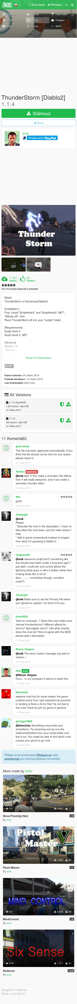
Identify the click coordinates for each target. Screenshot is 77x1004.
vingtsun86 (23, 555)
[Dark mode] (66, 4)
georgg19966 (24, 721)
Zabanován (32, 471)
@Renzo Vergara (26, 675)
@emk (19, 476)
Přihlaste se (44, 755)
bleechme (22, 692)
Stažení (13, 281)
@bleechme (23, 725)
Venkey (20, 471)
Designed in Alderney (14, 990)
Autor (25, 670)
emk (25, 133)
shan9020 (22, 616)
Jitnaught (22, 514)
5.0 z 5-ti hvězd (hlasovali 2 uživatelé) (19, 289)
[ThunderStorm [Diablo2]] (38, 230)
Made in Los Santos (13, 993)
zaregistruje (11, 759)
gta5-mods (22, 446)
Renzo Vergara (25, 649)
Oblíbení (31, 281)
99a (18, 497)
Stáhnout (41, 113)
